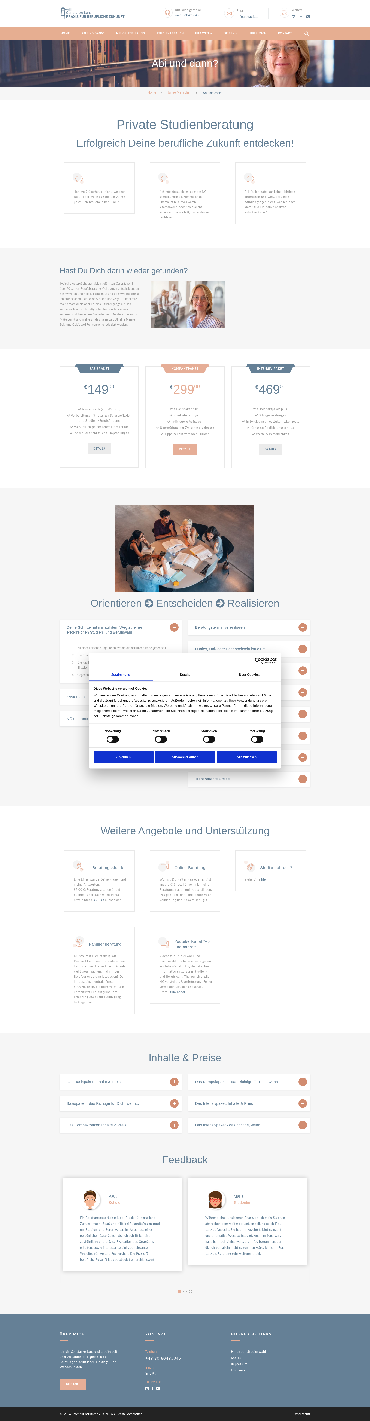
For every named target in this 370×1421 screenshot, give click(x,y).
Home (65, 33)
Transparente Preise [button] (212, 779)
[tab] (121, 630)
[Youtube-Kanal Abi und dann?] (308, 16)
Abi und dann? (93, 33)
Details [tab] (185, 674)
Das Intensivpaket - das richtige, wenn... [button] (229, 1125)
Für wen (202, 33)
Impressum (239, 1364)
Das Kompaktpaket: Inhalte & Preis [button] (96, 1125)
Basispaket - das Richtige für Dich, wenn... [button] (103, 1103)
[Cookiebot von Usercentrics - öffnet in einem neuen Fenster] (258, 660)
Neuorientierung (130, 33)
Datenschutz (302, 1414)
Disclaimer (239, 1370)
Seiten (229, 33)
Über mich (258, 33)
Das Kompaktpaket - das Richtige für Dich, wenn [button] (236, 1082)
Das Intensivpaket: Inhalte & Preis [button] (224, 1103)
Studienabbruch (170, 33)
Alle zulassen (247, 757)
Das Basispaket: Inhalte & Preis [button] (94, 1082)
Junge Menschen (179, 92)
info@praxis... (247, 16)
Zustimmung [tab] (120, 674)
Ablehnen (123, 757)
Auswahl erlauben (185, 757)
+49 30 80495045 (163, 1358)
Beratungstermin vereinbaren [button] (220, 627)
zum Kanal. (178, 992)
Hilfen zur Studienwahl (248, 1351)
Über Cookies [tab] (249, 674)
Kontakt (285, 33)
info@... (151, 1373)
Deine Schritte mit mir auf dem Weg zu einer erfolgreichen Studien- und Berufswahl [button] (104, 629)
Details (99, 448)
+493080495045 (187, 15)
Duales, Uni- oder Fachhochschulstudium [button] (230, 649)
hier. (264, 879)
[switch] (161, 739)
